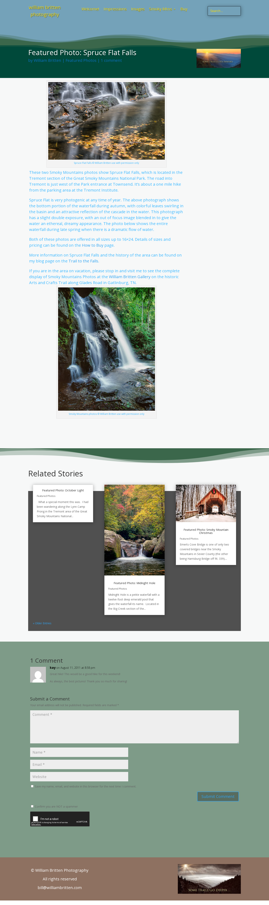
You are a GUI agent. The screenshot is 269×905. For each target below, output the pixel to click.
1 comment (111, 60)
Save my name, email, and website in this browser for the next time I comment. (85, 786)
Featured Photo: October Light (63, 490)
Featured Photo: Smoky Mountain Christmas (206, 531)
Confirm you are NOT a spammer (56, 806)
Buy (183, 10)
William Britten (47, 60)
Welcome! (90, 10)
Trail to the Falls (83, 261)
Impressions (115, 10)
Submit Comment (218, 796)
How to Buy (92, 245)
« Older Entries (42, 623)
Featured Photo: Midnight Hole (134, 583)
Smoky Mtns (160, 10)
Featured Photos (81, 60)
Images (138, 10)
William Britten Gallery (129, 276)
